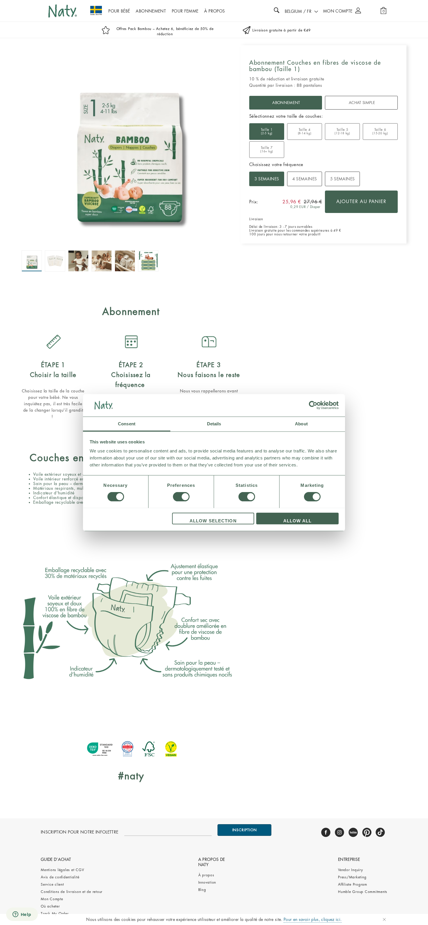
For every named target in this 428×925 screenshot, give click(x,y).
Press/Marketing (352, 877)
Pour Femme (185, 11)
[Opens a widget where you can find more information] (22, 915)
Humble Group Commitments (362, 892)
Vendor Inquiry (350, 870)
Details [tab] (214, 423)
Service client (52, 884)
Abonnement (151, 11)
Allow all (297, 520)
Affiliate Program (352, 884)
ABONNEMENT (286, 103)
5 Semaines (342, 179)
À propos (206, 875)
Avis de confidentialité (61, 877)
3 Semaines (266, 179)
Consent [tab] (126, 423)
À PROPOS (214, 11)
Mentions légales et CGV (62, 870)
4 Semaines (304, 179)
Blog (202, 889)
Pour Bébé (119, 11)
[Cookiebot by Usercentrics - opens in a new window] (313, 405)
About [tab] (301, 423)
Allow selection (213, 520)
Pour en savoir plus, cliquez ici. (313, 919)
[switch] (181, 496)
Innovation (207, 882)
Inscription (244, 830)
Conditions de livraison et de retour (71, 892)
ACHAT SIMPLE (362, 103)
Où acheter (50, 906)
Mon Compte (52, 899)
